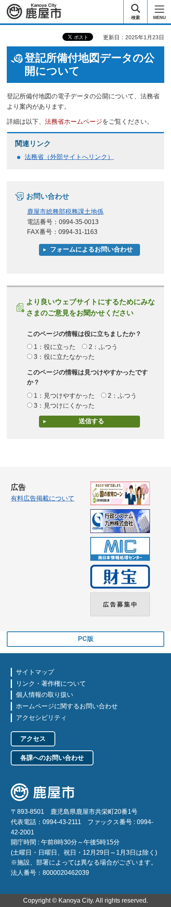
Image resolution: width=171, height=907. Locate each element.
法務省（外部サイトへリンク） (69, 156)
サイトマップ (35, 672)
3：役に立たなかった (64, 356)
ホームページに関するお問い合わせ (67, 706)
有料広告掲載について (42, 498)
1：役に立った (55, 346)
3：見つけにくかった (64, 405)
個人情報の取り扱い (44, 694)
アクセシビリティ (41, 717)
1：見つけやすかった (64, 395)
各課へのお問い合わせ (52, 757)
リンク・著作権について (51, 683)
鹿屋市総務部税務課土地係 (65, 211)
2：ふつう (103, 346)
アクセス (33, 738)
